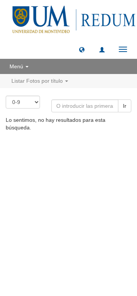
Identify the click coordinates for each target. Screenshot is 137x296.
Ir (124, 106)
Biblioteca (109, 149)
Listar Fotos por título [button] (37, 81)
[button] (82, 49)
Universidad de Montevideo (52, 149)
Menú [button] (17, 66)
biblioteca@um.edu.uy (70, 167)
